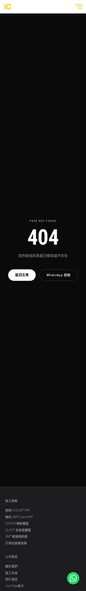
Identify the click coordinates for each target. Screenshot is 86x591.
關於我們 (11, 566)
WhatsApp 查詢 (58, 275)
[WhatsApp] (73, 578)
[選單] (77, 6)
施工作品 (11, 573)
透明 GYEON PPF (17, 510)
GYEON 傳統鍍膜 (17, 523)
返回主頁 (22, 275)
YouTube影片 (14, 586)
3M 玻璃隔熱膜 (16, 536)
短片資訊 (11, 579)
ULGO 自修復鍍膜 (18, 530)
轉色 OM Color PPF (19, 517)
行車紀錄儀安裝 (16, 543)
